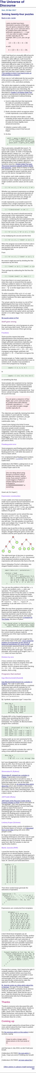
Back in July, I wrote (9, 18)
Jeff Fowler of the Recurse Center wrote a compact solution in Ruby (16, 801)
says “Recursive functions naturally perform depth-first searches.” (17, 166)
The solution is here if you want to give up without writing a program (16, 74)
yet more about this (25, 1060)
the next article (23, 1053)
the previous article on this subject (16, 1032)
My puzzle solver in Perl (10, 318)
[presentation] (18, 43)
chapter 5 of (21, 92)
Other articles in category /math (15, 1067)
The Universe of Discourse (12, 3)
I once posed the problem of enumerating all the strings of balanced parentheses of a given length (18, 642)
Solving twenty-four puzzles (18, 14)
